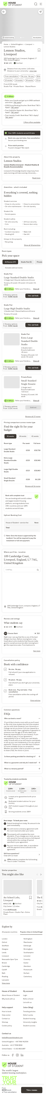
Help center (6, 1015)
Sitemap (5, 1022)
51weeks (10, 436)
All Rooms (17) (10, 262)
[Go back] (3, 11)
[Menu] (41, 4)
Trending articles (29, 1011)
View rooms (31, 1090)
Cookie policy (7, 1026)
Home (6, 44)
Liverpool (28, 44)
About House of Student (11, 995)
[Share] (40, 11)
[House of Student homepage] (12, 4)
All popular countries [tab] (9, 932)
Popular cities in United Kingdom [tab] (32, 932)
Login (25, 995)
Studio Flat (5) (26, 262)
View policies (35, 701)
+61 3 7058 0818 (16, 1045)
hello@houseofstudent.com (12, 1038)
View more (6, 983)
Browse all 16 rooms (32, 486)
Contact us (6, 1018)
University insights (30, 1022)
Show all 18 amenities (32, 245)
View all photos (37, 37)
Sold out (33, 407)
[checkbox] (22, 268)
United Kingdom (17, 44)
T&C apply (17, 103)
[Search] (36, 4)
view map (33, 71)
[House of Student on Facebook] (12, 1055)
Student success (29, 1026)
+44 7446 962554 (21, 1042)
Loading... (9, 569)
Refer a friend (28, 999)
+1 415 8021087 (19, 1049)
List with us (27, 1002)
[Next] (41, 874)
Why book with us (8, 999)
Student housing (29, 1018)
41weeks (35, 436)
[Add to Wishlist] (39, 53)
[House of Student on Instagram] (17, 1055)
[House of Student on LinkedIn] (22, 1055)
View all (36, 289)
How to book (6, 1011)
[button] (22, 22)
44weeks (22, 436)
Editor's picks (28, 1015)
